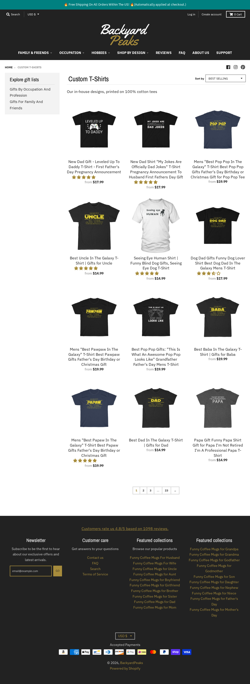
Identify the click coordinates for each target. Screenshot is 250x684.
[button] (84, 177)
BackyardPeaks (131, 663)
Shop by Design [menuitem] (131, 53)
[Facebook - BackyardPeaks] (228, 67)
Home (9, 67)
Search (95, 569)
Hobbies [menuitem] (99, 53)
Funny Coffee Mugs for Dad (154, 602)
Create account (211, 14)
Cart (238, 14)
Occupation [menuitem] (70, 53)
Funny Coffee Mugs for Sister (155, 596)
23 (166, 490)
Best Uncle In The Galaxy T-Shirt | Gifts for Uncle (94, 260)
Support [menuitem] (224, 53)
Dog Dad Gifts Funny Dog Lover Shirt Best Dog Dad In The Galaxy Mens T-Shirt (218, 263)
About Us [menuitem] (200, 53)
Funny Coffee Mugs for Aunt (154, 574)
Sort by (199, 78)
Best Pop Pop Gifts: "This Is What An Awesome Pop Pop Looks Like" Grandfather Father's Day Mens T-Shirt (156, 357)
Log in (191, 14)
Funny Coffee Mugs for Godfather (214, 560)
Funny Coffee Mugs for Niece (214, 593)
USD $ (32, 14)
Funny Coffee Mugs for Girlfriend (155, 585)
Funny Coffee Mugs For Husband (155, 557)
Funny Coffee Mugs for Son (214, 576)
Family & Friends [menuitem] (33, 53)
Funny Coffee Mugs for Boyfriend (154, 580)
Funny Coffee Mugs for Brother (154, 591)
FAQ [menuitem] (182, 53)
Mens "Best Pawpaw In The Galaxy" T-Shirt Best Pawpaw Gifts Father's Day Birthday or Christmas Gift (94, 357)
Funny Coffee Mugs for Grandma (214, 554)
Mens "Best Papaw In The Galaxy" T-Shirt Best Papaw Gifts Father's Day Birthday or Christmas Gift (94, 448)
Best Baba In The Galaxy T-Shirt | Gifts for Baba (218, 352)
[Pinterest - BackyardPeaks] (243, 67)
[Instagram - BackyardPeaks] (235, 67)
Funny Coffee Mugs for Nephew (214, 587)
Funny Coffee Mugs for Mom (154, 607)
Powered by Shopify (125, 668)
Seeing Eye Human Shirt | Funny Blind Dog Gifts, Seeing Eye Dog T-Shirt (156, 263)
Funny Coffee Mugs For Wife (154, 563)
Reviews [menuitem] (164, 53)
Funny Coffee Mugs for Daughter (214, 582)
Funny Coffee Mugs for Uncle (155, 569)
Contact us (95, 557)
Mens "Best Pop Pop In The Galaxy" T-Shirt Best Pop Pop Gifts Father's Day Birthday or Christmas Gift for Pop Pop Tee (218, 169)
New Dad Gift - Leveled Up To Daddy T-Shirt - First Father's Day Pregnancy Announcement (94, 166)
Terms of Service (95, 574)
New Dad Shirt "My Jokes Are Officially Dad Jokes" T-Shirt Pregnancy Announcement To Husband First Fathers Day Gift (156, 169)
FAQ (95, 563)
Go (58, 570)
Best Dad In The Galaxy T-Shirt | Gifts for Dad (156, 443)
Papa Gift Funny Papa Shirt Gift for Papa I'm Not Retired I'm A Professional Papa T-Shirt (218, 448)
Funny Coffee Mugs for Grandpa (214, 549)
